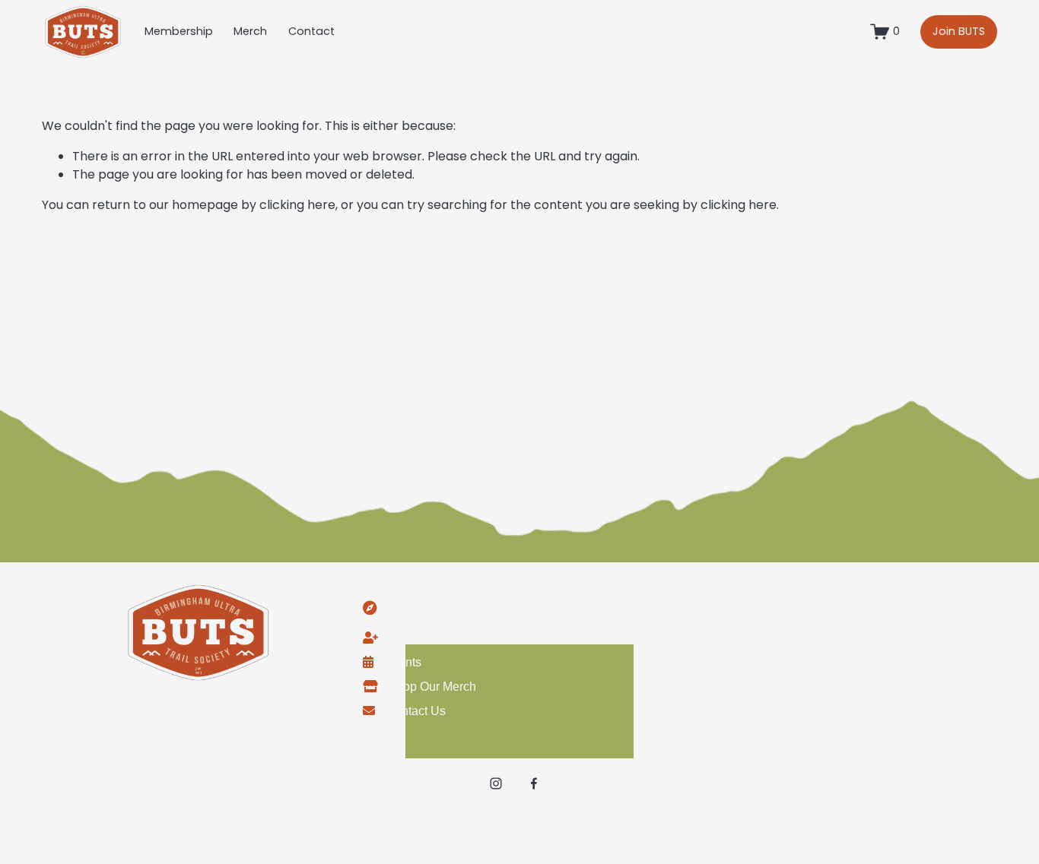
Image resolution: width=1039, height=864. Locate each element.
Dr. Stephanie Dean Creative (615, 834)
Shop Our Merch (432, 686)
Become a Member (440, 637)
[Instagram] (496, 783)
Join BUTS (959, 31)
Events (402, 662)
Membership (179, 31)
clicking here (297, 205)
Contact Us (416, 710)
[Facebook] (534, 783)
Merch (250, 31)
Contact (311, 31)
